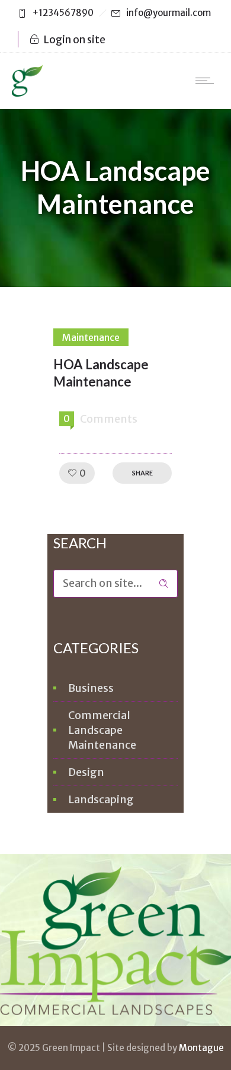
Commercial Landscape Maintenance (102, 730)
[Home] (27, 93)
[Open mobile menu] (207, 80)
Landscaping (101, 799)
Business (91, 688)
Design (86, 772)
